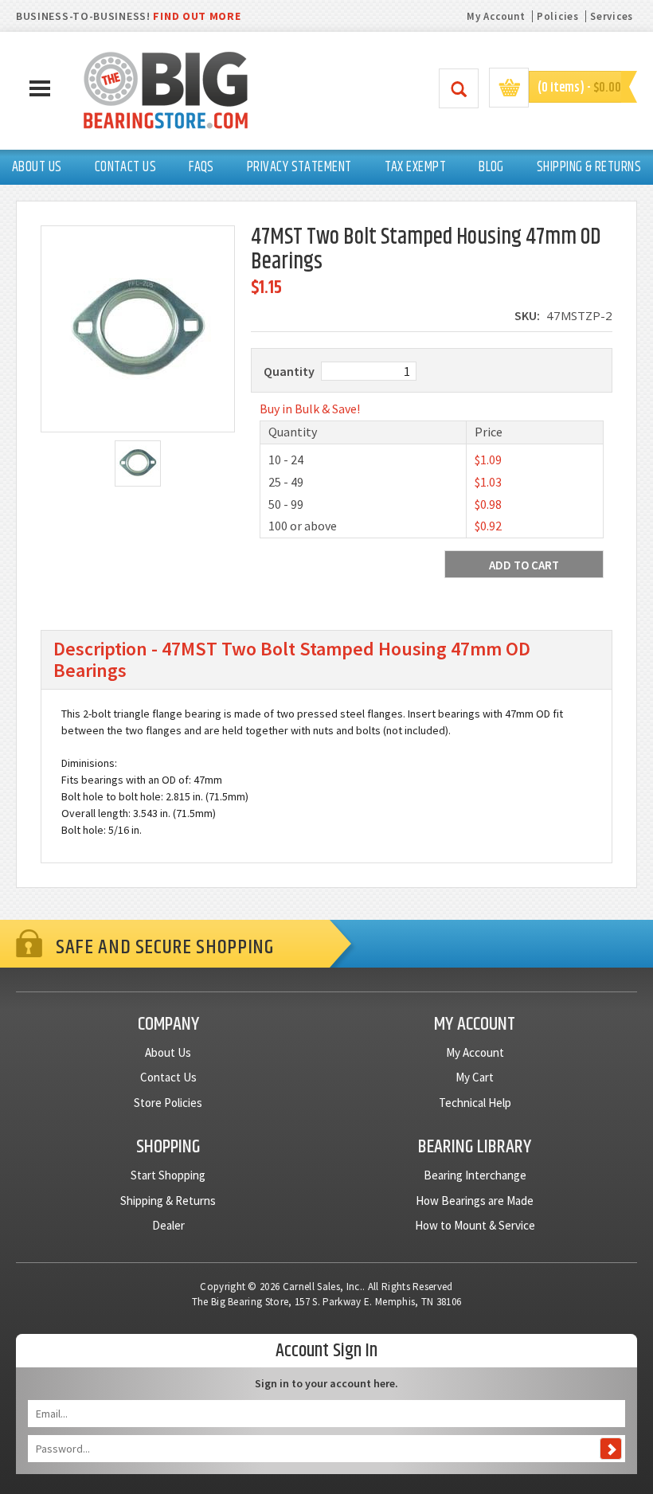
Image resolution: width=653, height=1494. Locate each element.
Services (611, 16)
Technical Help (475, 1102)
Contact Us (168, 1077)
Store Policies (168, 1102)
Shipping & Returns (168, 1200)
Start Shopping (168, 1175)
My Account (496, 16)
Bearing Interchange (475, 1175)
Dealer (168, 1225)
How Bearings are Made (475, 1200)
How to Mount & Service (475, 1225)
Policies (558, 16)
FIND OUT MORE (196, 16)
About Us (168, 1052)
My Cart (475, 1077)
